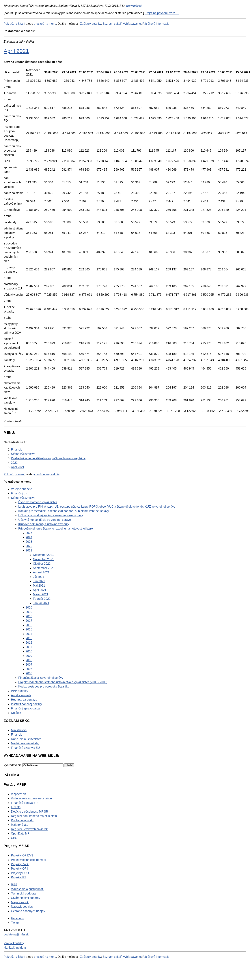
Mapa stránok (20, 902)
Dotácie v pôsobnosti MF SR (29, 811)
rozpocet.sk (18, 794)
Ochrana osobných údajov (28, 911)
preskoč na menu (45, 23)
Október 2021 (42, 563)
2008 (29, 660)
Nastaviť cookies (22, 906)
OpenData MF (20, 833)
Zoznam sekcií (112, 23)
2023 (29, 541)
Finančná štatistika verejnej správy (40, 677)
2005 (29, 673)
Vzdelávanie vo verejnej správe (31, 798)
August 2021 (41, 572)
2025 (29, 532)
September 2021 (44, 568)
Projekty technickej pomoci (28, 859)
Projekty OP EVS (22, 855)
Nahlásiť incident (15, 947)
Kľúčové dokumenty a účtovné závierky (43, 524)
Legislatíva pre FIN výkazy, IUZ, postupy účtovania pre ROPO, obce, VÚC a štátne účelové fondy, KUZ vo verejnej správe (96, 506)
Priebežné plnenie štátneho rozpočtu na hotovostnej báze (55, 528)
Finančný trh (19, 493)
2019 (29, 611)
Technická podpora (23, 893)
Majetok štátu (19, 824)
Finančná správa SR (24, 802)
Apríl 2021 (16, 51)
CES (14, 837)
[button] (69, 765)
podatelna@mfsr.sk (16, 934)
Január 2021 (41, 603)
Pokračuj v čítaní (14, 23)
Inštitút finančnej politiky (26, 704)
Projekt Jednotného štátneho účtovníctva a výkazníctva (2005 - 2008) (62, 682)
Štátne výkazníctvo (23, 497)
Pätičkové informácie (155, 23)
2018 (29, 616)
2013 (29, 638)
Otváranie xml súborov (25, 897)
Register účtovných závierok (29, 829)
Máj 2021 (39, 585)
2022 (29, 546)
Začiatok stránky (90, 23)
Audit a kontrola (21, 695)
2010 (29, 651)
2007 (29, 664)
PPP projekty (19, 690)
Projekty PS (18, 877)
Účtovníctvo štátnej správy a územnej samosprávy (50, 515)
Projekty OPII (19, 868)
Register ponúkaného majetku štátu (34, 816)
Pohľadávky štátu (22, 820)
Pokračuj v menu (14, 474)
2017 (29, 620)
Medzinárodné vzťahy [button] (25, 743)
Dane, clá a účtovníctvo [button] (26, 739)
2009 (29, 655)
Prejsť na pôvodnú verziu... (162, 13)
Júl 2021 (38, 576)
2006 (29, 668)
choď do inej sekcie (46, 474)
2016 (29, 625)
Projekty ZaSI (20, 864)
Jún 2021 (39, 581)
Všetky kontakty (14, 943)
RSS (14, 884)
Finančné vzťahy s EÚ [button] (25, 747)
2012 (29, 642)
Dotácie (16, 712)
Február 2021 (42, 598)
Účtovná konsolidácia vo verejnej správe (44, 519)
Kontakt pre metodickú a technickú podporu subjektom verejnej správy (63, 511)
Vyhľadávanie (132, 23)
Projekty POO (20, 873)
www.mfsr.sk (134, 5)
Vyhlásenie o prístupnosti (27, 889)
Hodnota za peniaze (24, 699)
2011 (29, 647)
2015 (29, 629)
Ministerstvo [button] (19, 730)
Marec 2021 (40, 594)
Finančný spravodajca (25, 708)
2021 (29, 550)
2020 (29, 607)
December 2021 (43, 554)
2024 (29, 537)
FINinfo (15, 807)
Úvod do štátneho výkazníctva (37, 502)
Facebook (17, 918)
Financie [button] (16, 734)
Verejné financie (21, 489)
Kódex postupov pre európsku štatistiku (43, 686)
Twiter (15, 922)
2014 (29, 633)
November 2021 (43, 559)
